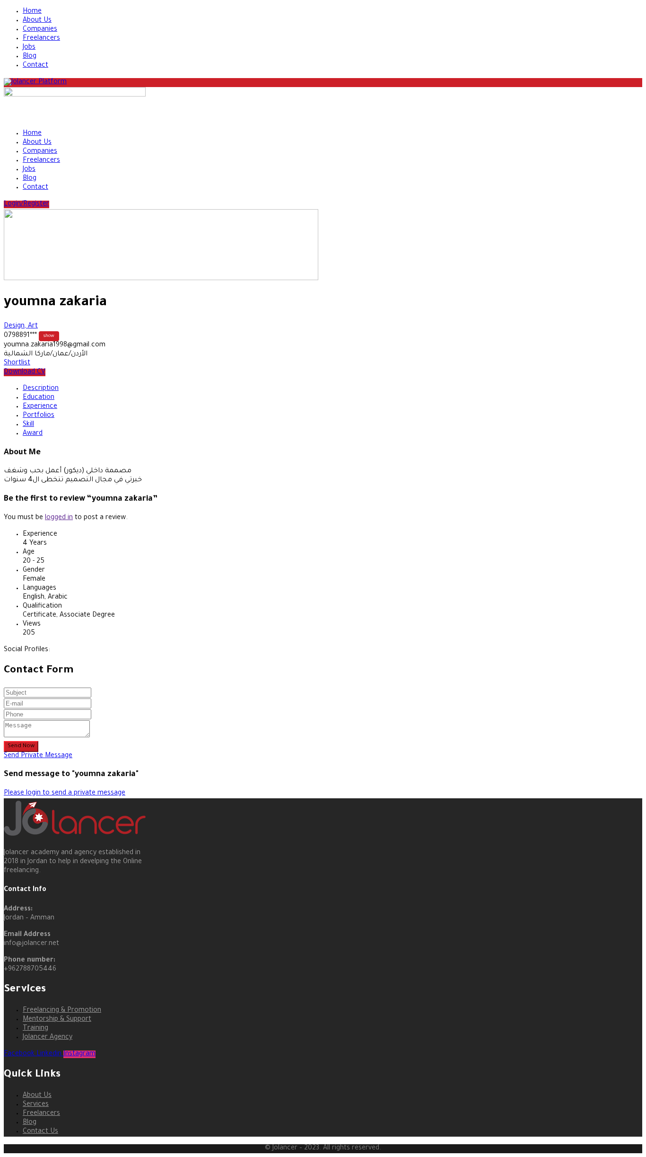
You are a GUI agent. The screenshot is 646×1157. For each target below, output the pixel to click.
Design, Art (21, 326)
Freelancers (41, 39)
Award (33, 434)
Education (38, 398)
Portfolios (38, 416)
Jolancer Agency (47, 1038)
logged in (59, 518)
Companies (40, 30)
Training (35, 1029)
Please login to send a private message (64, 793)
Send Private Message (38, 756)
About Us (37, 21)
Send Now (21, 746)
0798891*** (29, 336)
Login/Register (26, 204)
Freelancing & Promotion (62, 1011)
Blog (29, 57)
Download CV (24, 372)
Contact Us (40, 1132)
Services (36, 1105)
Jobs (29, 48)
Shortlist (17, 363)
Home (32, 12)
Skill (28, 425)
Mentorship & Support (57, 1020)
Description (41, 389)
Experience (40, 407)
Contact (35, 66)
